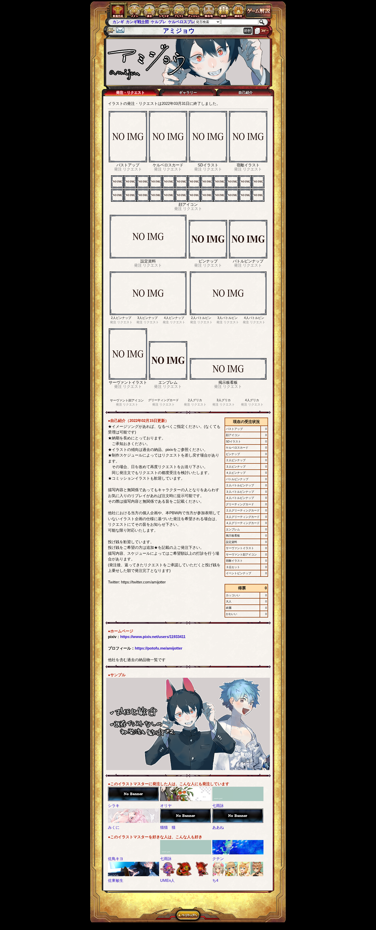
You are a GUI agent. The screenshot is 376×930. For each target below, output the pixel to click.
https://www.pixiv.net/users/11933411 (152, 636)
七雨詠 (218, 805)
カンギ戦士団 (124, 21)
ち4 (215, 880)
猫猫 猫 (167, 827)
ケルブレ (145, 21)
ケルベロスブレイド (172, 21)
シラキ (113, 805)
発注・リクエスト (130, 92)
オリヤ (166, 805)
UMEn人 (167, 880)
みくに (113, 827)
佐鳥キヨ (115, 858)
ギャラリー (188, 92)
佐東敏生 (115, 880)
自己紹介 (245, 92)
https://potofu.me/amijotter (158, 648)
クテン (218, 858)
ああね (218, 827)
